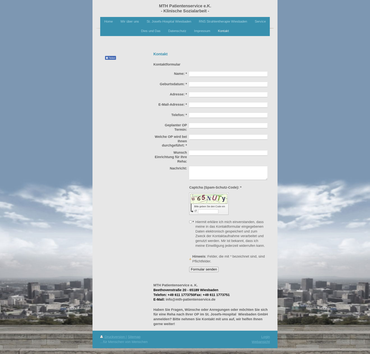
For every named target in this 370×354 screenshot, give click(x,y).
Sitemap (134, 337)
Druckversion (115, 337)
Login (265, 337)
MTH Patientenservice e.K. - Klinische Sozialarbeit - (185, 8)
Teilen (111, 58)
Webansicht (261, 342)
